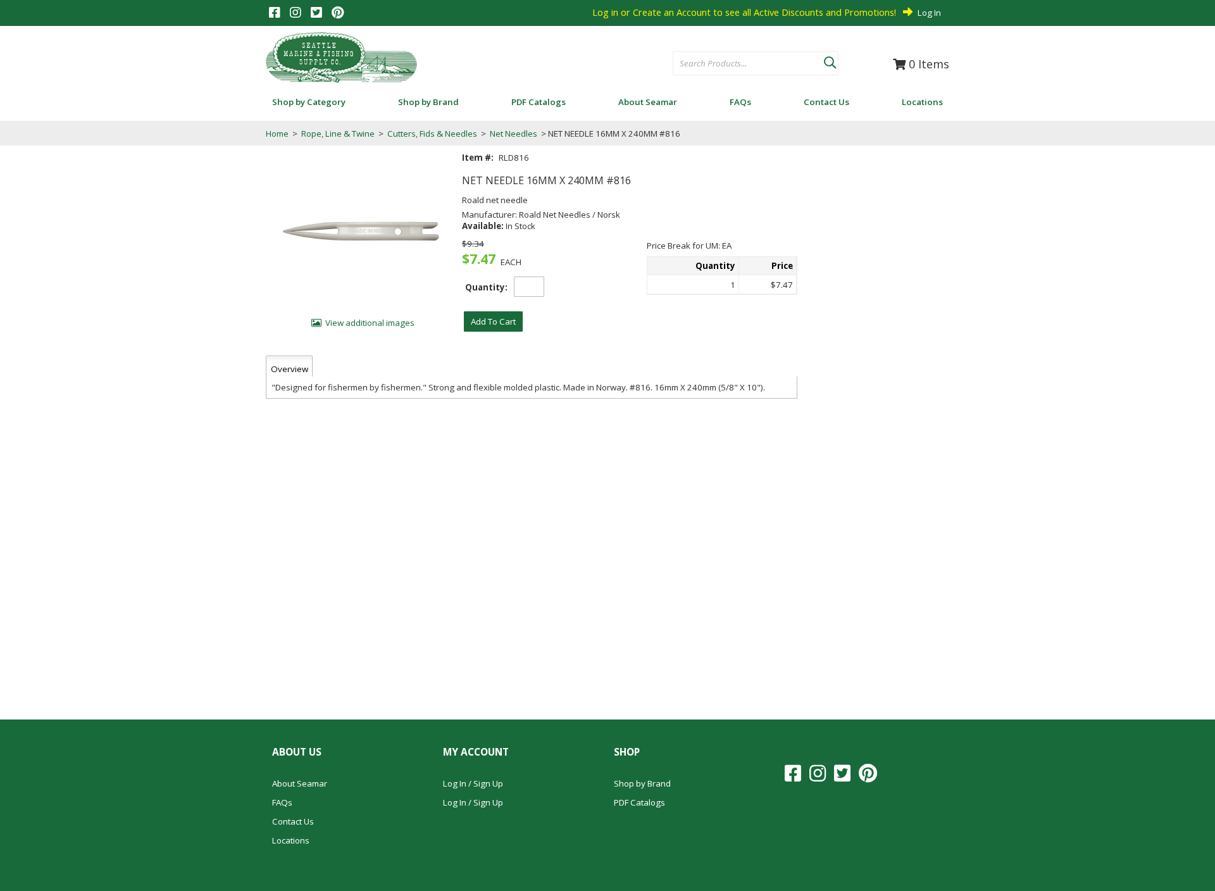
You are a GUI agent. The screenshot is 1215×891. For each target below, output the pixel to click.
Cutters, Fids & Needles (432, 133)
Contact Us (293, 821)
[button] (829, 60)
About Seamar (299, 783)
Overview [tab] (289, 369)
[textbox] (742, 64)
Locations (290, 840)
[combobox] (748, 64)
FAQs (282, 802)
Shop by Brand (642, 783)
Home (277, 133)
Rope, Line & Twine (338, 133)
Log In (929, 12)
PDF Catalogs (639, 802)
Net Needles (513, 133)
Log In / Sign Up (473, 783)
